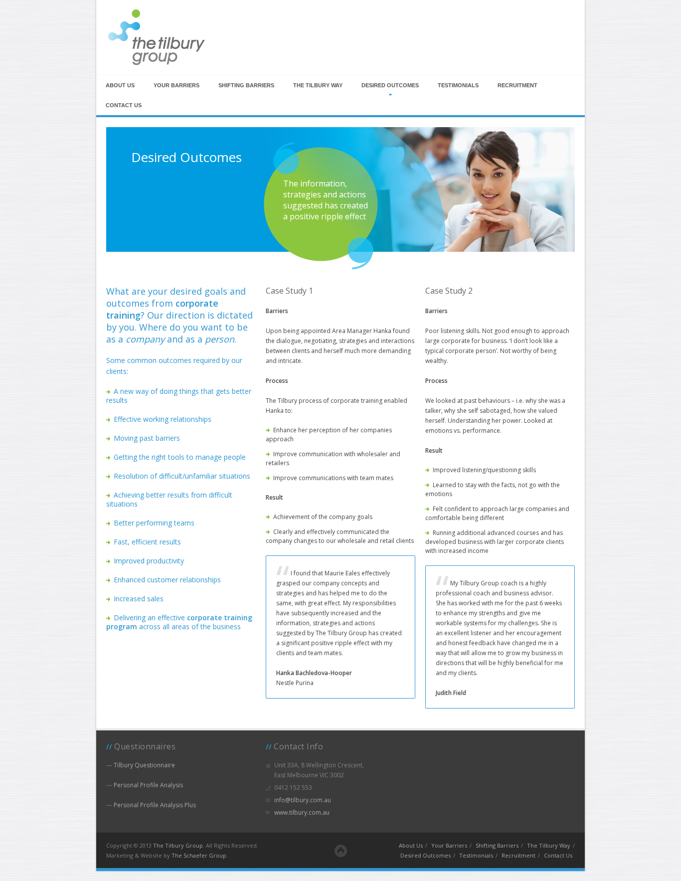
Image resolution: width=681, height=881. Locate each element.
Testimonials (458, 85)
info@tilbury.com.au (302, 800)
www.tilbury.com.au (302, 812)
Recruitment (517, 85)
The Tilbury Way (317, 85)
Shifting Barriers (246, 85)
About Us (120, 85)
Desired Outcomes (390, 85)
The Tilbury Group (178, 845)
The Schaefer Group (198, 855)
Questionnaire (144, 765)
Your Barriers (176, 85)
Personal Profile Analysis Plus (155, 805)
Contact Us (124, 105)
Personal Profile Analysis (148, 785)
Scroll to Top (341, 851)
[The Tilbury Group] (156, 65)
